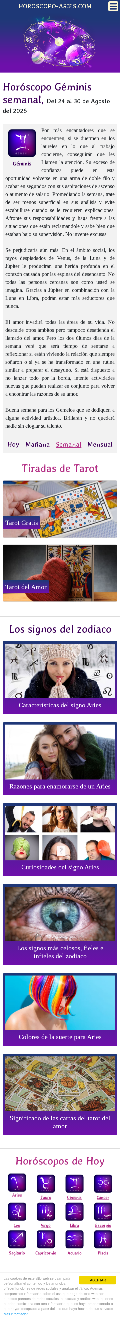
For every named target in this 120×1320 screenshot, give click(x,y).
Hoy (13, 444)
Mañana (37, 444)
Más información (16, 1313)
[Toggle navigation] (113, 6)
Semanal (68, 444)
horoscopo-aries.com (55, 6)
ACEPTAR (98, 1279)
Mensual (100, 444)
